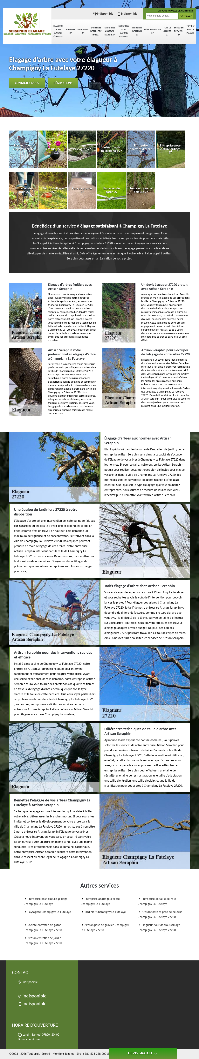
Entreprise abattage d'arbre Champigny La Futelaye (100, 902)
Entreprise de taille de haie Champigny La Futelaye (157, 902)
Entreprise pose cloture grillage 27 (123, 31)
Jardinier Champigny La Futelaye (105, 912)
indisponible (105, 13)
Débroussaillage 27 (152, 31)
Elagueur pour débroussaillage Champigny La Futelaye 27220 (159, 928)
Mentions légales (63, 1053)
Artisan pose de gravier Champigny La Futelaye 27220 (105, 928)
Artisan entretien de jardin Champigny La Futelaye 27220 (43, 941)
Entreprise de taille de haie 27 (95, 31)
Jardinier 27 (70, 31)
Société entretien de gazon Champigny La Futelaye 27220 (43, 928)
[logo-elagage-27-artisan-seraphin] (27, 21)
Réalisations (63, 83)
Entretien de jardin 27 (137, 31)
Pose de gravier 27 (167, 31)
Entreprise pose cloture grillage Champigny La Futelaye (45, 902)
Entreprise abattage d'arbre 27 (110, 31)
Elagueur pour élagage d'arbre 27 (58, 31)
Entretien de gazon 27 (178, 31)
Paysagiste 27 (83, 31)
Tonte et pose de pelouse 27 (191, 31)
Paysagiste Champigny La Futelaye (49, 912)
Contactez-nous (27, 83)
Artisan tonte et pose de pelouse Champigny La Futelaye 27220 (160, 915)
